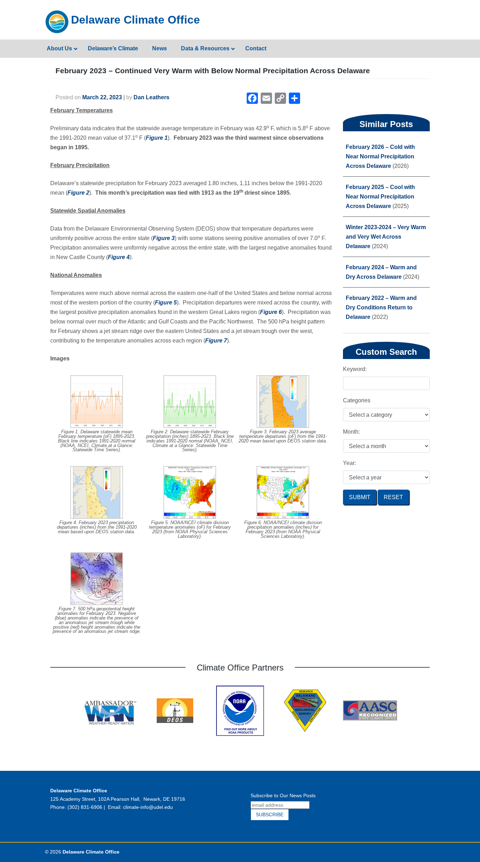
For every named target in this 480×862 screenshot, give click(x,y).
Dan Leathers (151, 97)
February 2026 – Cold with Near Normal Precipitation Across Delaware (380, 156)
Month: (351, 432)
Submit (359, 497)
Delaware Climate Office (135, 19)
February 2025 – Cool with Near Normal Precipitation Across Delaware (380, 196)
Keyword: (355, 369)
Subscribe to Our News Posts (283, 795)
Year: (349, 463)
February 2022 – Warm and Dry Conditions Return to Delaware (381, 307)
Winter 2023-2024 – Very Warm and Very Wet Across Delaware (386, 236)
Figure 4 (119, 257)
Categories (356, 400)
